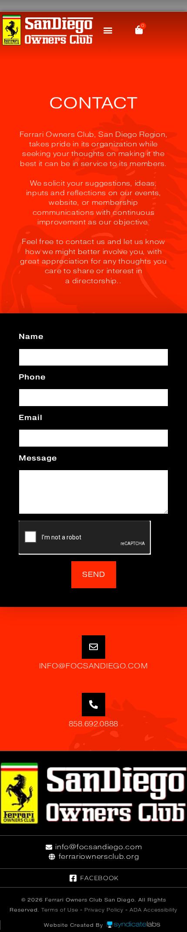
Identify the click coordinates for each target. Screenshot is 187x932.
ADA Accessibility (153, 910)
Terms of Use (59, 910)
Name (31, 336)
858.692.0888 (93, 724)
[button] (108, 30)
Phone (32, 377)
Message (38, 458)
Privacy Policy (104, 910)
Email (31, 417)
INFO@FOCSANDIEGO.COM (93, 666)
